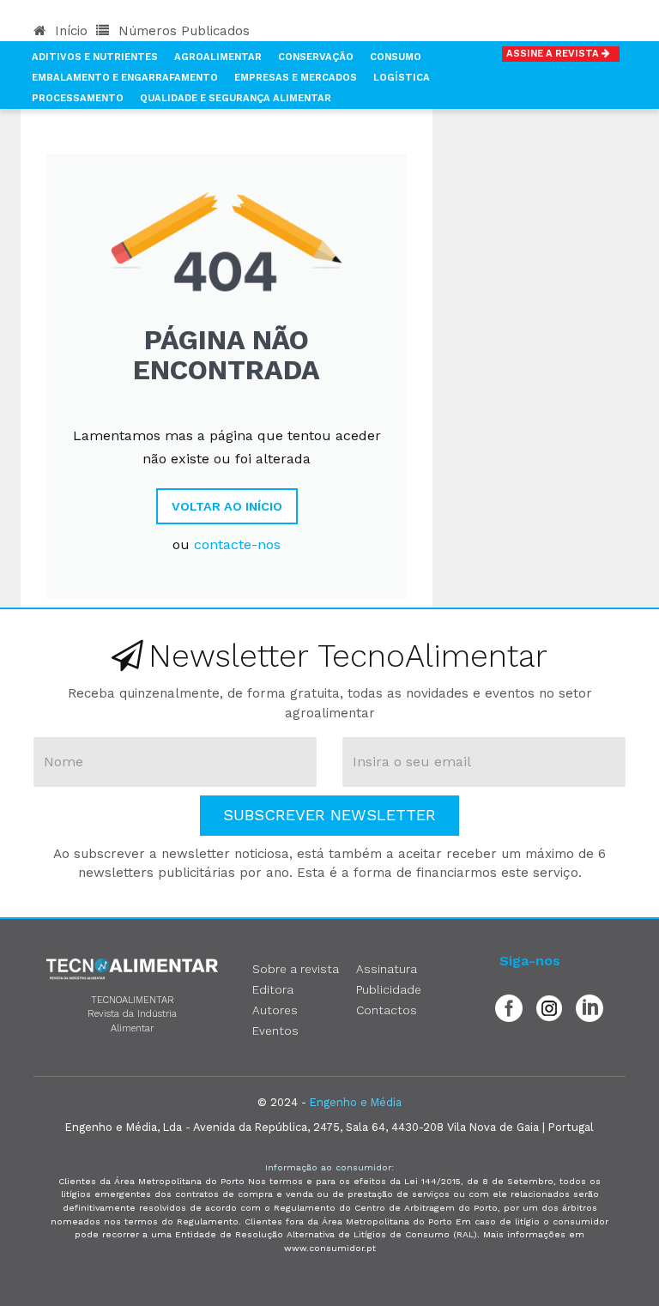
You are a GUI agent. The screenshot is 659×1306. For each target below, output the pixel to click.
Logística (401, 77)
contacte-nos (237, 544)
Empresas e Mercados (295, 77)
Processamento (78, 98)
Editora (272, 989)
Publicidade (388, 989)
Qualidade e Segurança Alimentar (235, 98)
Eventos (275, 1030)
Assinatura (386, 969)
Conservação (316, 57)
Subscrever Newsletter (329, 815)
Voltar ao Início (227, 506)
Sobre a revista (295, 969)
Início (69, 31)
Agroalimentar (218, 57)
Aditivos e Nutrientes (95, 57)
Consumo (395, 57)
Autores (275, 1010)
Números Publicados (182, 31)
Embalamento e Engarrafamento (125, 77)
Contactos (386, 1010)
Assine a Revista (554, 53)
